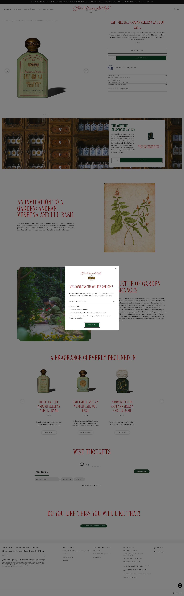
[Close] (116, 269)
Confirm (92, 324)
